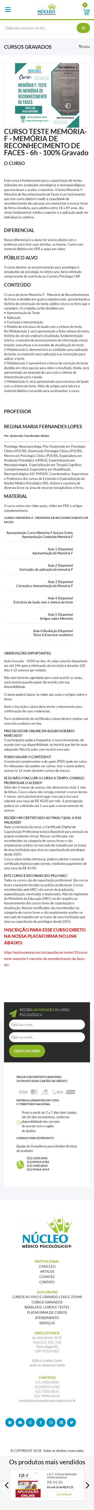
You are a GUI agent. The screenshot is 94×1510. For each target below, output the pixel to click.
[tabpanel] (47, 95)
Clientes (47, 1277)
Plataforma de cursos (47, 1312)
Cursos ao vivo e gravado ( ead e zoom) (47, 1297)
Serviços (47, 1323)
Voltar (86, 47)
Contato (47, 1282)
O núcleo (47, 1266)
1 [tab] (49, 121)
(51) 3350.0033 (37, 1166)
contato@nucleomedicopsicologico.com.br (47, 1401)
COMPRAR (64, 1494)
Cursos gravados (47, 1302)
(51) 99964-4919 (38, 1169)
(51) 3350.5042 (37, 1158)
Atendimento (47, 1318)
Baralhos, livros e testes (47, 1307)
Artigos (47, 1271)
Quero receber (27, 1051)
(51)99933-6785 (38, 1162)
